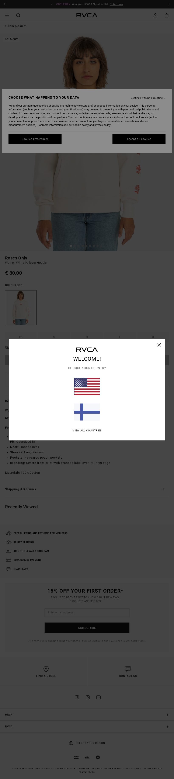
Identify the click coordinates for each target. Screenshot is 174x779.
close (159, 344)
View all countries (87, 430)
